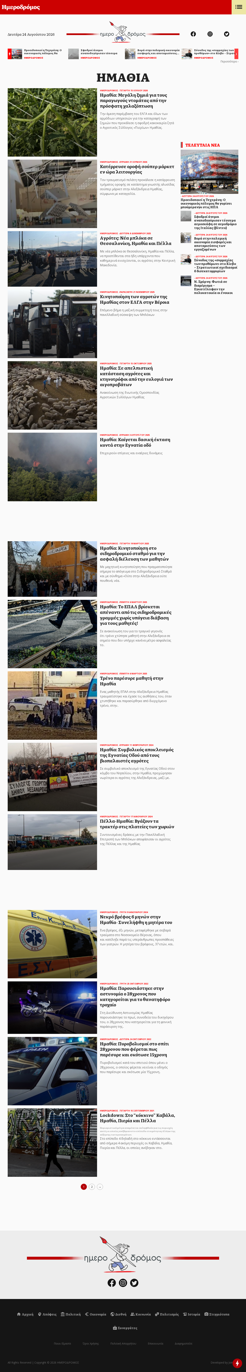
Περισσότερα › (229, 61)
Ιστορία (193, 1314)
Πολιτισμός (169, 1314)
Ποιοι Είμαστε (62, 1343)
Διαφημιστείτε (183, 1343)
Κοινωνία (143, 1314)
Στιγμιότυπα (219, 1314)
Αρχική (27, 1314)
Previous (9, 54)
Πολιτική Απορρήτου (123, 1343)
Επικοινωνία (155, 1343)
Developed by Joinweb (224, 1362)
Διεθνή (120, 1314)
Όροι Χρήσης (91, 1343)
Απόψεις (49, 1314)
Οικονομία (97, 1314)
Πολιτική (73, 1314)
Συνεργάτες (127, 1328)
